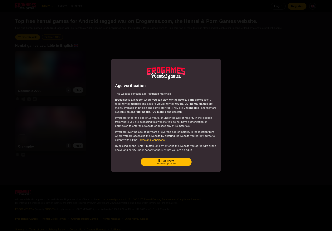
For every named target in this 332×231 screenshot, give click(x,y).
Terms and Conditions (151, 139)
